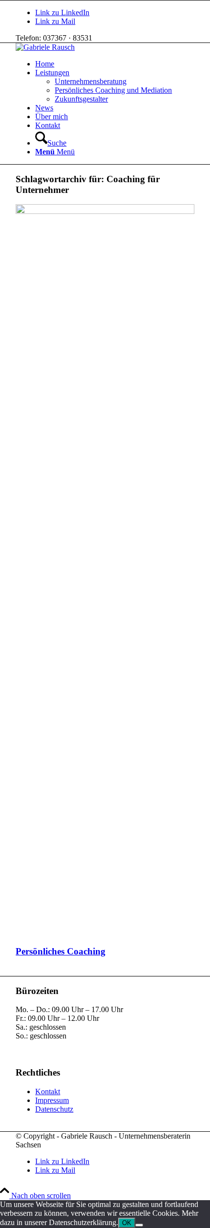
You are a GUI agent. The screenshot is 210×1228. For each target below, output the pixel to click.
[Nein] (139, 1225)
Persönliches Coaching (60, 951)
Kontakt (47, 1091)
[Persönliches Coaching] (105, 211)
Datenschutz (54, 1109)
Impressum (52, 1100)
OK (126, 1223)
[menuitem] (114, 64)
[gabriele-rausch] (45, 47)
